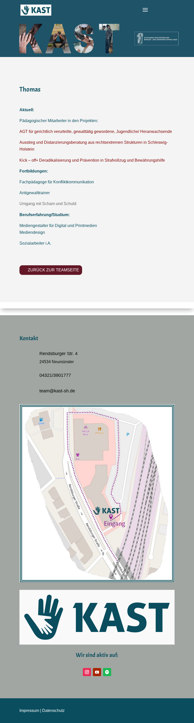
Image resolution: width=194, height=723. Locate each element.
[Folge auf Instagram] (87, 672)
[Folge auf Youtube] (97, 672)
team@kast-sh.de (57, 390)
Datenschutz (53, 710)
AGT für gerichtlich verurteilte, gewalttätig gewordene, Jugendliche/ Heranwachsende (95, 131)
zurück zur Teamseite (53, 270)
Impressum (29, 710)
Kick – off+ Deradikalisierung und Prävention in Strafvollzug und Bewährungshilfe (92, 160)
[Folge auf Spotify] (107, 672)
